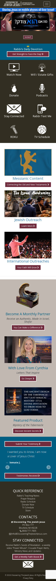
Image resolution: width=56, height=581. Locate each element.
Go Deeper (27, 378)
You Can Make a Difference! (27, 327)
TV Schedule (28, 507)
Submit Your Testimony (27, 443)
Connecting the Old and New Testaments (27, 184)
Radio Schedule (28, 501)
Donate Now (28, 504)
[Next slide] (48, 467)
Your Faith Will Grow (27, 267)
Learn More (27, 226)
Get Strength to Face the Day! (27, 54)
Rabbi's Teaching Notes (28, 495)
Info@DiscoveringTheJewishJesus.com (29, 533)
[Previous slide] (7, 467)
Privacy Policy (28, 578)
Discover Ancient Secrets (27, 430)
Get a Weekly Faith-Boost (27, 556)
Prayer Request (28, 498)
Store (28, 510)
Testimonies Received (27, 475)
